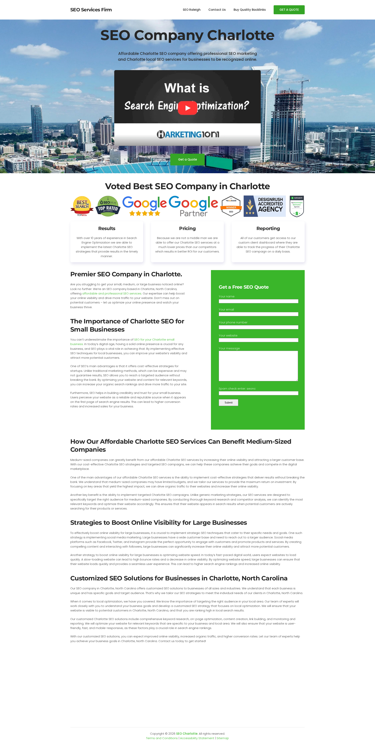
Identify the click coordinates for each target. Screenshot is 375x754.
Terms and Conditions (162, 738)
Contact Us (217, 10)
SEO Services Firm (91, 9)
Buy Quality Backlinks (250, 10)
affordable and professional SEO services (111, 293)
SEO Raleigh (192, 10)
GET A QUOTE (289, 10)
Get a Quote (187, 159)
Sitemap (223, 738)
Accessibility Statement (197, 738)
